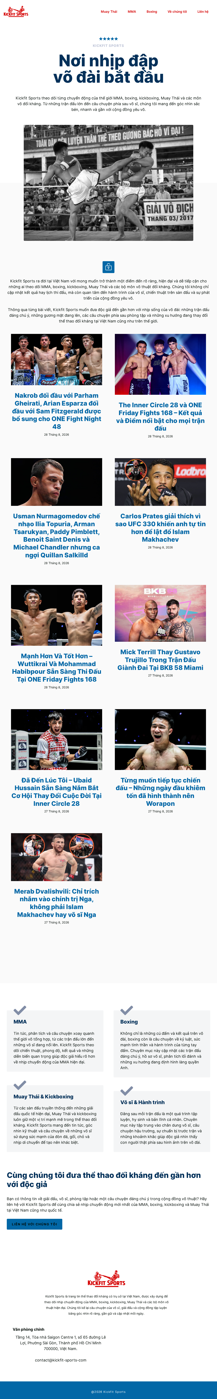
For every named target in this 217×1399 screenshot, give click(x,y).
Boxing (152, 12)
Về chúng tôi (177, 12)
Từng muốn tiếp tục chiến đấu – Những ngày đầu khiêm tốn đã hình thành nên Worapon (160, 791)
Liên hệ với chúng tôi (34, 1224)
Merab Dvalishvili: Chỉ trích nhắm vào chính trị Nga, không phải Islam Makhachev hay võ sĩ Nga (56, 902)
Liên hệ (203, 12)
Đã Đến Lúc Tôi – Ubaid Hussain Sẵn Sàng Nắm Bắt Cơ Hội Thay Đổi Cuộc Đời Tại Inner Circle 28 (56, 791)
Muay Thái (109, 12)
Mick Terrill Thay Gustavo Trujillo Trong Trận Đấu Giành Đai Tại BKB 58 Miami (160, 659)
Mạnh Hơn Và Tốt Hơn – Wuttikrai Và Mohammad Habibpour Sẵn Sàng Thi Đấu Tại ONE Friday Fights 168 (56, 667)
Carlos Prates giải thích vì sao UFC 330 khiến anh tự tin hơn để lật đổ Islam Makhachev (160, 527)
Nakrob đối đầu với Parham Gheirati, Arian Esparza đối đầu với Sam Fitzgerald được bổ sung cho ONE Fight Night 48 (56, 411)
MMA (132, 12)
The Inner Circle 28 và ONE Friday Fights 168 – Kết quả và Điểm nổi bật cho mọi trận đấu (160, 416)
